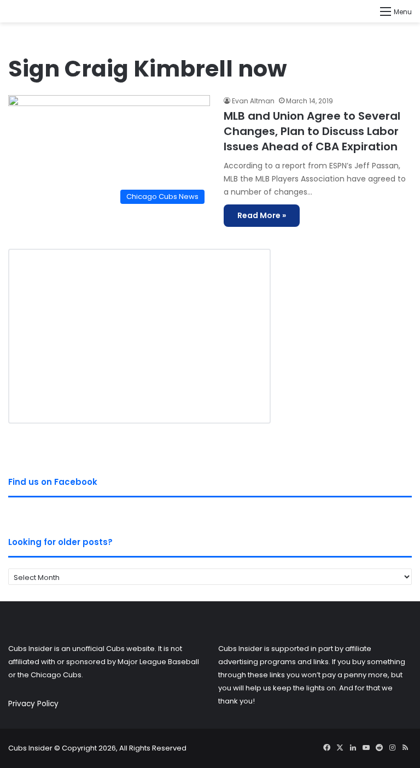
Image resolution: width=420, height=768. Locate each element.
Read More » (261, 215)
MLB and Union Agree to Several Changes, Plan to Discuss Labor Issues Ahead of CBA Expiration (312, 131)
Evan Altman (253, 100)
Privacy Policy (33, 704)
